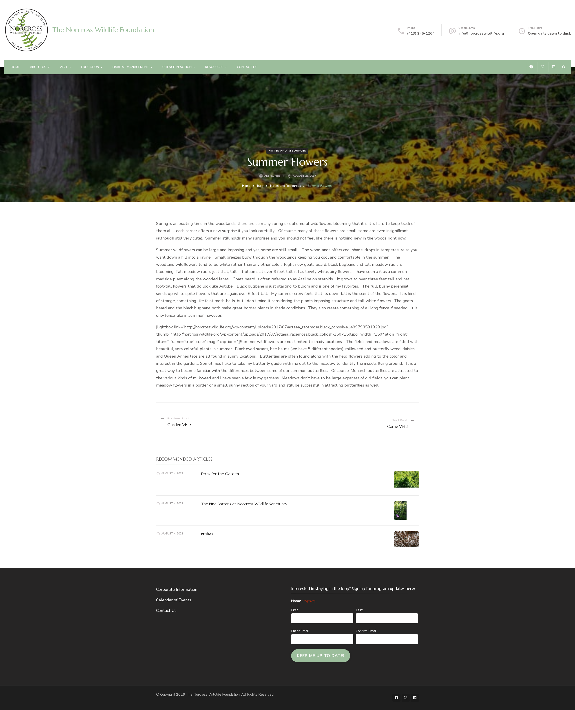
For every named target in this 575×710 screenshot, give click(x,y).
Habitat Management (131, 67)
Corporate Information (176, 589)
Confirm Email (366, 631)
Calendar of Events (173, 600)
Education (90, 67)
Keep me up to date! (320, 655)
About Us (38, 67)
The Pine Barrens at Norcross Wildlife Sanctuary (244, 503)
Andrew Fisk (272, 176)
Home (15, 67)
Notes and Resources (287, 150)
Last (359, 610)
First (294, 610)
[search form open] (564, 67)
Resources (214, 67)
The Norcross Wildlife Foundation (103, 30)
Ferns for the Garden (220, 473)
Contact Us (247, 67)
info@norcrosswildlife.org (481, 33)
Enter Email (300, 631)
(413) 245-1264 (421, 33)
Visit (64, 67)
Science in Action (177, 67)
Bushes (207, 533)
